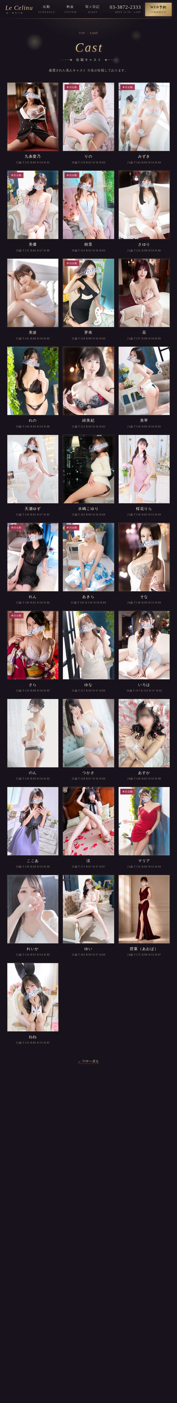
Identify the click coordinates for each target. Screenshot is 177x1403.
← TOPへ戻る (88, 1061)
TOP (82, 33)
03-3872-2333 (125, 7)
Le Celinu (19, 9)
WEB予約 (158, 9)
